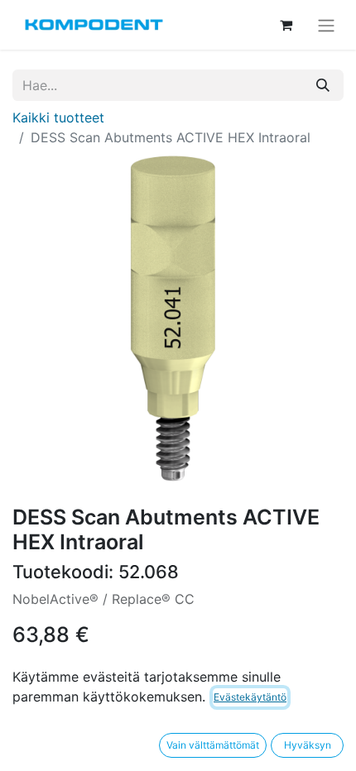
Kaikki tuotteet (58, 117)
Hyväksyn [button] (307, 745)
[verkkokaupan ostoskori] (285, 24)
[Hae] (323, 85)
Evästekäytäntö (250, 697)
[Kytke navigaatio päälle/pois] (326, 25)
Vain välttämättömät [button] (212, 745)
